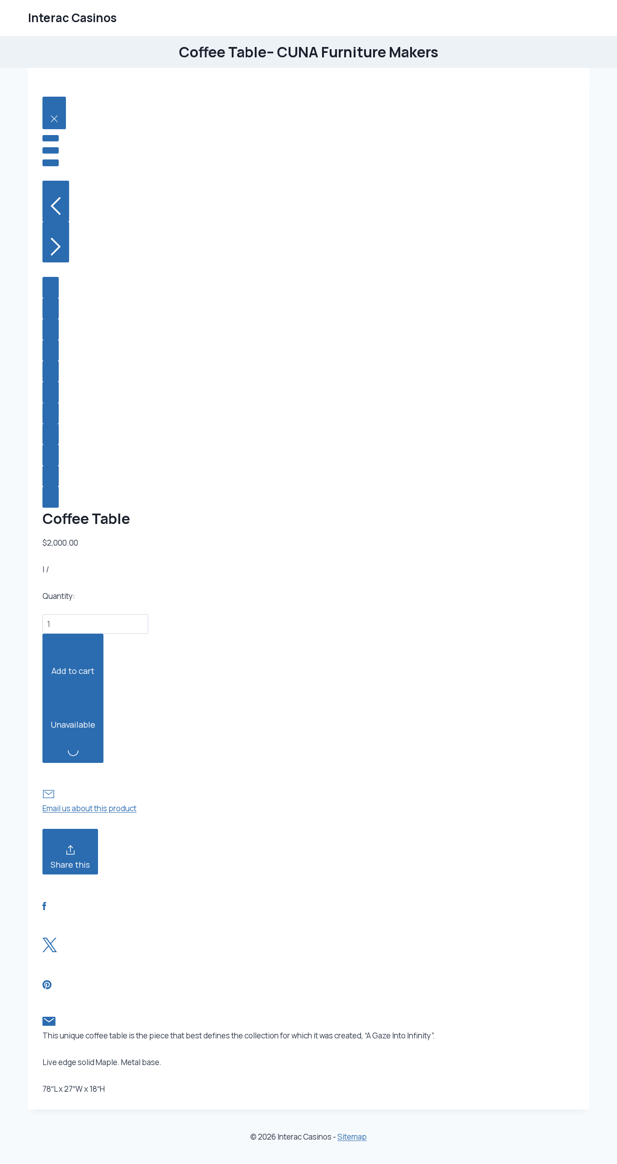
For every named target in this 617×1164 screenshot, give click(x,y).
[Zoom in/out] (50, 162)
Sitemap (352, 1136)
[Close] (54, 113)
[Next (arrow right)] (55, 242)
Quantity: (58, 596)
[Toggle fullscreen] (50, 150)
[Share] (50, 138)
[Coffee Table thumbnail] (50, 287)
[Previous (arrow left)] (55, 201)
